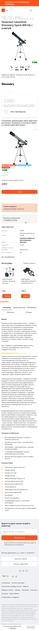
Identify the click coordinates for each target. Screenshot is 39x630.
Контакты (33, 590)
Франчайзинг (14, 594)
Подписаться (19, 538)
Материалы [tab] (31, 307)
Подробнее (12, 628)
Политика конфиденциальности (11, 624)
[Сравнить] (8, 92)
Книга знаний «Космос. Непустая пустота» (8, 281)
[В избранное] (3, 92)
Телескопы (18, 17)
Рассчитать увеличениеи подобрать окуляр (12, 219)
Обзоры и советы (8, 590)
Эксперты (5, 594)
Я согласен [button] (31, 627)
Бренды (17, 590)
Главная (4, 17)
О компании (6, 583)
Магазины (25, 590)
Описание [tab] (6, 307)
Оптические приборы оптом (11, 586)
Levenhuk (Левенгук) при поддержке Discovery (27, 240)
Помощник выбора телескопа (14, 209)
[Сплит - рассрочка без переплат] (35, 62)
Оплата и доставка (17, 583)
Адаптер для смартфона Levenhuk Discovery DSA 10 (28, 281)
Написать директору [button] (20, 564)
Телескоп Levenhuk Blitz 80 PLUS (13, 180)
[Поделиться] (12, 92)
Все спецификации (8, 257)
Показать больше (29, 263)
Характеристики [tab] (19, 307)
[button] (31, 68)
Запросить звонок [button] (20, 559)
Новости (25, 586)
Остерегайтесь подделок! (10, 597)
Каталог (10, 17)
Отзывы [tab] (29, 312)
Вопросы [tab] (10, 312)
